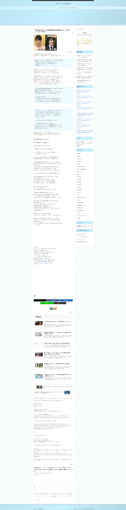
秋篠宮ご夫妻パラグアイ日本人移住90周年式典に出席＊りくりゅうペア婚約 (85, 68)
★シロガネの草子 (79, 141)
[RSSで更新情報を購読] (56, 309)
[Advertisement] (63, 17)
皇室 (35, 295)
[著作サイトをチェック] (51, 309)
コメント (36, 474)
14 (89, 40)
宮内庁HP (78, 146)
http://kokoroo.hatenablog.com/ (43, 261)
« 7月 (77, 47)
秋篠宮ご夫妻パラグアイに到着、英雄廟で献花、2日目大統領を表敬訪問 (85, 77)
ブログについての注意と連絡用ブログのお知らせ (85, 73)
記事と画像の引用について (83, 241)
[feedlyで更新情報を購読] (53, 309)
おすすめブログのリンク (82, 234)
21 (89, 41)
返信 (71, 464)
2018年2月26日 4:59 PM (37, 404)
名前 (34, 486)
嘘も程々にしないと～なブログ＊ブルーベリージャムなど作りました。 (85, 56)
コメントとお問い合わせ (82, 236)
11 (82, 40)
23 (77, 43)
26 (84, 43)
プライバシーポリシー (82, 239)
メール (35, 490)
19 (84, 41)
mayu (78, 93)
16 (77, 41)
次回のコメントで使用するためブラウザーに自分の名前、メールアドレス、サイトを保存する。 (54, 493)
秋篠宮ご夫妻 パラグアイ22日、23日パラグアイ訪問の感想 (84, 64)
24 (79, 43)
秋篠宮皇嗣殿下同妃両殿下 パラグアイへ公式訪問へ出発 (84, 81)
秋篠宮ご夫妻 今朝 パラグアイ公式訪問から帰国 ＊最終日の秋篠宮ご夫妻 (84, 60)
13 (87, 40)
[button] (59, 303)
